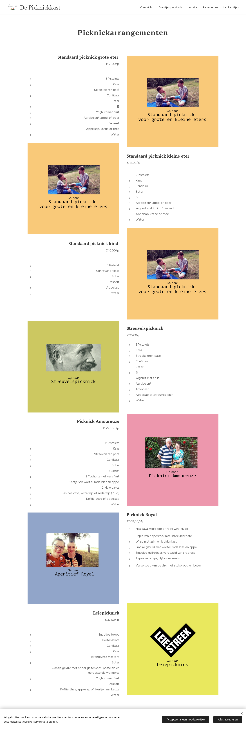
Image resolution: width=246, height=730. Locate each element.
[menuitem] (147, 7)
